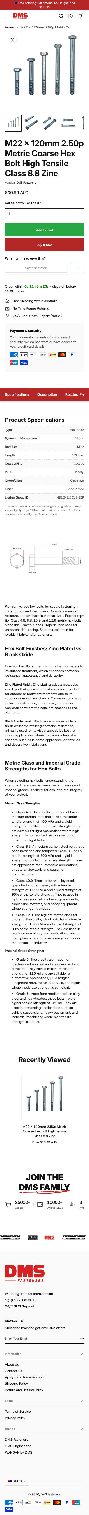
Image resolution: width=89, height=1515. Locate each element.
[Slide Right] (80, 5)
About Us (12, 1364)
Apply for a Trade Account (25, 1377)
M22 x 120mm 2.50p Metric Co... (46, 27)
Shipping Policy (16, 1383)
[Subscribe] (80, 1339)
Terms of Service (18, 1411)
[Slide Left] (8, 5)
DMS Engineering (18, 1446)
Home (9, 27)
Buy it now (44, 245)
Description (47, 394)
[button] (61, 16)
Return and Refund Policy (24, 1390)
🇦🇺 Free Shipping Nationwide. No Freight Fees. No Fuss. (44, 5)
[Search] (61, 16)
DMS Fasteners (26, 182)
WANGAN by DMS (18, 1452)
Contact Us (13, 1371)
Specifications (17, 394)
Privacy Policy (15, 1418)
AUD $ (17, 1481)
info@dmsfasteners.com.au (32, 1294)
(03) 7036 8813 (24, 1300)
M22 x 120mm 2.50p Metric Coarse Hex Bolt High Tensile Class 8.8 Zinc (45, 1131)
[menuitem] (44, 1364)
